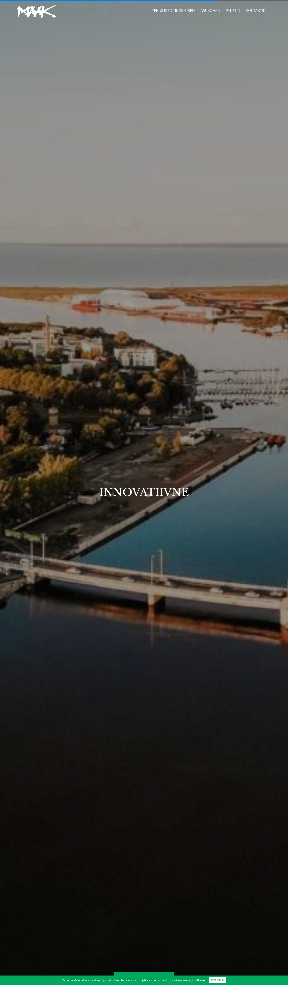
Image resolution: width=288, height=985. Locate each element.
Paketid (233, 10)
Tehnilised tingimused (173, 10)
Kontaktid (256, 10)
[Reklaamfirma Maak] (36, 12)
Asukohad (210, 10)
